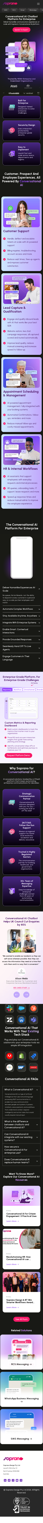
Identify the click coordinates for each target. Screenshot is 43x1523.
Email (22, 10)
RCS (14, 10)
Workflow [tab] (17, 690)
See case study (20, 991)
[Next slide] (26, 998)
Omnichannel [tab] (29, 690)
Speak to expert (21, 30)
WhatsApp (33, 10)
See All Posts (21, 1323)
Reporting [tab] (7, 690)
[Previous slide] (17, 998)
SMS (5, 10)
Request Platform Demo (18, 755)
